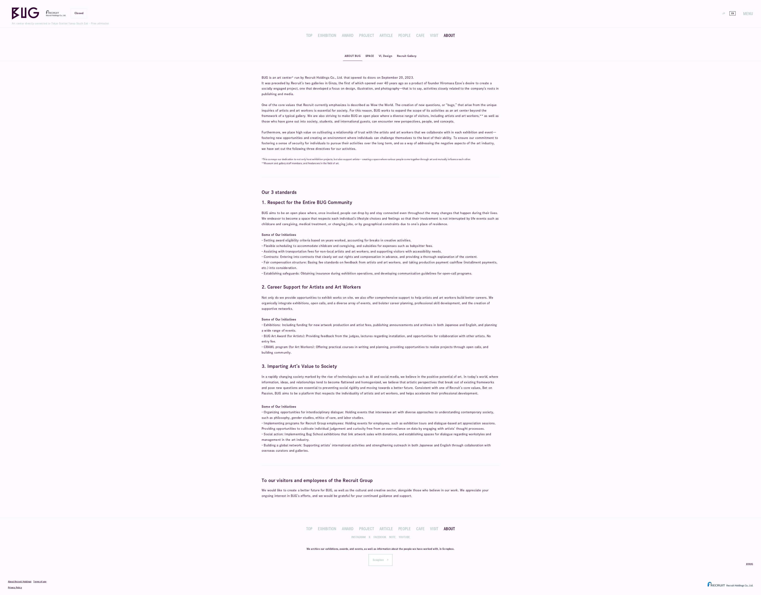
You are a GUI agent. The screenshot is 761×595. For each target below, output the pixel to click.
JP (723, 13)
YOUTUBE (404, 537)
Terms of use (39, 582)
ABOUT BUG (353, 56)
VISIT (434, 35)
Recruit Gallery (406, 56)
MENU (748, 13)
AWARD (348, 35)
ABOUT (449, 35)
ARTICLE (386, 35)
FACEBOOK (380, 537)
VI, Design (385, 56)
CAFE (420, 35)
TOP (309, 35)
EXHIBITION (327, 35)
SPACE (369, 56)
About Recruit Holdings (19, 582)
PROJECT (366, 35)
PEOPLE (404, 35)
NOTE (392, 537)
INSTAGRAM (358, 537)
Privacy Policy (15, 587)
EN (732, 13)
